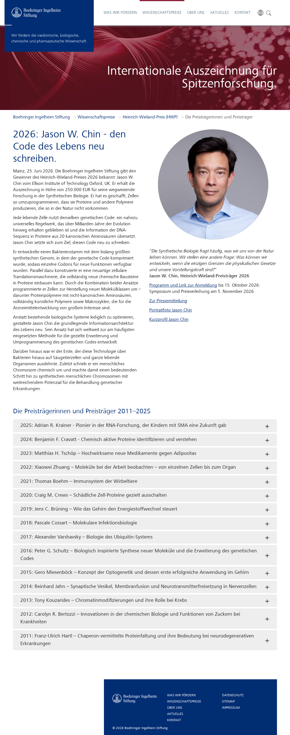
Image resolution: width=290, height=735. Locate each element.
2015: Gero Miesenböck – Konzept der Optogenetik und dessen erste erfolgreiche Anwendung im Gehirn (134, 572)
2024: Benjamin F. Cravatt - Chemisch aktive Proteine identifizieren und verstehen (108, 439)
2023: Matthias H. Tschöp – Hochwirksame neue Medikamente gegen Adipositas (108, 453)
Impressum (231, 708)
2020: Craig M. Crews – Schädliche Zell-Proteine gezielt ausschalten (93, 495)
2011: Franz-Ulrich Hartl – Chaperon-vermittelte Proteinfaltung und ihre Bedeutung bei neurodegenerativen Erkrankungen (137, 640)
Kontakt (242, 13)
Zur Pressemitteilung (168, 301)
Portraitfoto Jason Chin (170, 310)
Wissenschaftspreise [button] (162, 13)
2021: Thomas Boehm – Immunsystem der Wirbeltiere (78, 481)
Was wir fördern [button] (120, 13)
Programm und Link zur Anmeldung (183, 285)
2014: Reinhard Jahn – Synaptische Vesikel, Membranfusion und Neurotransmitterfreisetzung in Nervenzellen (138, 586)
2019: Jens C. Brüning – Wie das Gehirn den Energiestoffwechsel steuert (98, 509)
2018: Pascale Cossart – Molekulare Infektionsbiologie (78, 523)
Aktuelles (175, 714)
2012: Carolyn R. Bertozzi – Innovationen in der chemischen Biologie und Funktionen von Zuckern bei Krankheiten (130, 618)
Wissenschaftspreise (184, 701)
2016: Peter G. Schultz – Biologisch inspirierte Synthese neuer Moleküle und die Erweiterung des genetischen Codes (138, 555)
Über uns (174, 708)
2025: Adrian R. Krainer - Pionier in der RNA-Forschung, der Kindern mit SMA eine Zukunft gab (123, 425)
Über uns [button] (195, 13)
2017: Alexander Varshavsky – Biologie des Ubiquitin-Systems (86, 537)
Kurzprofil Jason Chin (169, 319)
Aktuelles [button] (219, 13)
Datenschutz (233, 695)
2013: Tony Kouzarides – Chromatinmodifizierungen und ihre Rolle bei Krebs (103, 600)
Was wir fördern (181, 695)
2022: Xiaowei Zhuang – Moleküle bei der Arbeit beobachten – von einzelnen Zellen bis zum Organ (128, 467)
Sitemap (228, 701)
